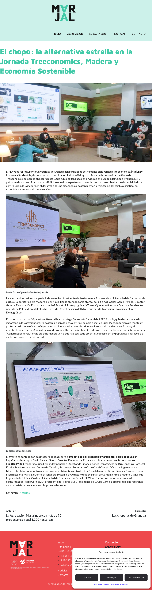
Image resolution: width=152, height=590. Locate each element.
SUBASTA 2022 (70, 564)
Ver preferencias (136, 577)
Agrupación (75, 33)
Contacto (139, 33)
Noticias (119, 33)
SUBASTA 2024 (70, 560)
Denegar (111, 577)
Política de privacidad (119, 584)
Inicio (57, 33)
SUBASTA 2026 (97, 33)
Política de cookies (101, 584)
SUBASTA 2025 (70, 556)
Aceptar (87, 577)
